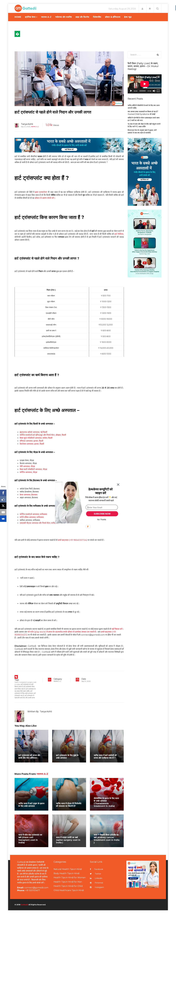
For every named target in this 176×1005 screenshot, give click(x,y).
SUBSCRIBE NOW (102, 513)
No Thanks (101, 519)
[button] (100, 491)
